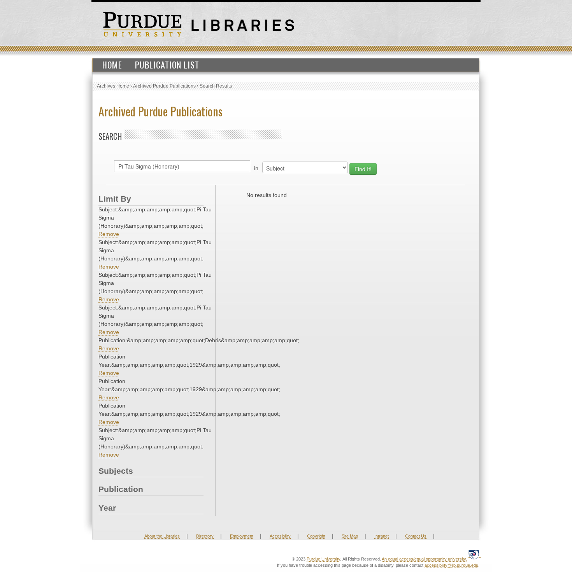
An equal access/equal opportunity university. (424, 559)
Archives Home (113, 86)
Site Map (350, 536)
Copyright (316, 536)
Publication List (167, 64)
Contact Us (415, 536)
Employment (241, 536)
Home (112, 64)
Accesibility (280, 536)
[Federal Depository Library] (474, 554)
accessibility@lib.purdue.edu (451, 565)
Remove (108, 234)
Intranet (381, 536)
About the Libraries (162, 536)
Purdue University (323, 559)
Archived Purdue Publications (164, 86)
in (256, 168)
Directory (205, 536)
